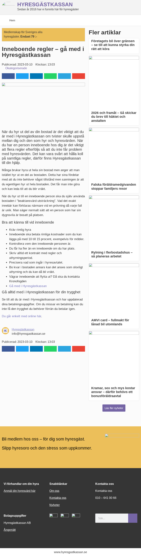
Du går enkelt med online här (21, 316)
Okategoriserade (16, 68)
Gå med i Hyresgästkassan (28, 286)
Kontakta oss (57, 497)
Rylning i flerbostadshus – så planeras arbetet (112, 254)
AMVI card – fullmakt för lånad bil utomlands (110, 322)
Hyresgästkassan (23, 329)
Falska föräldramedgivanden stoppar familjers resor (113, 186)
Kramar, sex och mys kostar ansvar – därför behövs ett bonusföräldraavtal (113, 392)
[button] (8, 76)
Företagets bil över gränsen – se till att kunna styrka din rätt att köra (113, 45)
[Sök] (132, 518)
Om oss (54, 490)
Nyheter (54, 505)
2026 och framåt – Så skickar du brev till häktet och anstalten (113, 117)
